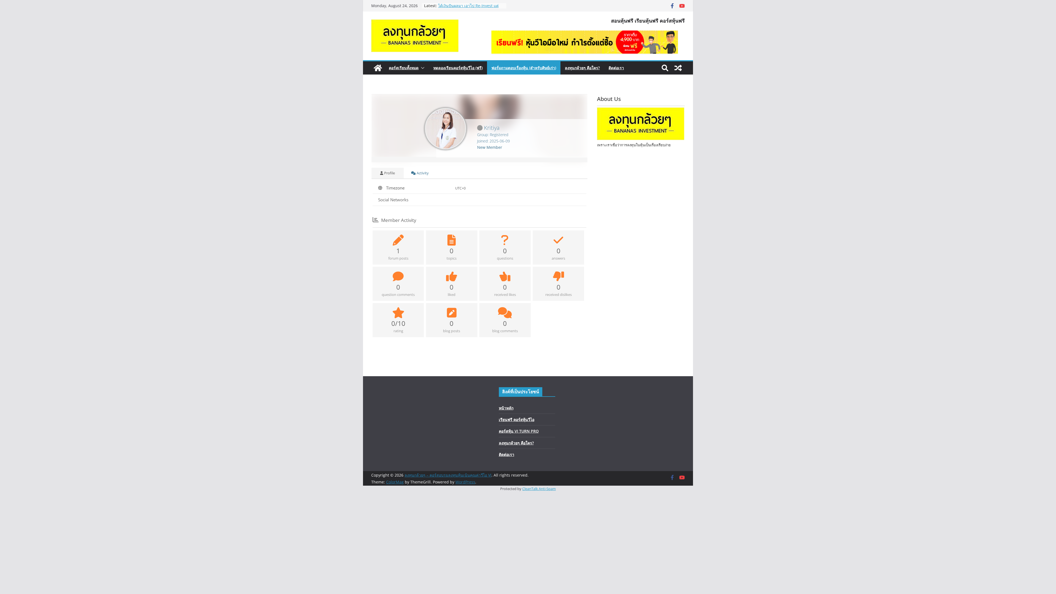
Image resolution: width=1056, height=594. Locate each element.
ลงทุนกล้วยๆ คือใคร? (582, 67)
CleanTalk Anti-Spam (539, 488)
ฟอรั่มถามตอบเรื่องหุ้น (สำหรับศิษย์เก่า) (523, 67)
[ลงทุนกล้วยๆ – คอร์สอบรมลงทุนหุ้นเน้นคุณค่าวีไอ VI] (377, 68)
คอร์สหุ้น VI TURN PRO (519, 431)
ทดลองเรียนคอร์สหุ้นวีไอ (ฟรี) (458, 67)
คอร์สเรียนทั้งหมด (404, 67)
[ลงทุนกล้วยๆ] (640, 138)
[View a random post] (678, 68)
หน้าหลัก (506, 408)
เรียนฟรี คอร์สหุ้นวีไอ (516, 419)
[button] (422, 68)
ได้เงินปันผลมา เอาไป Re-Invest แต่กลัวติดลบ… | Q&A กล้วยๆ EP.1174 (468, 8)
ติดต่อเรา (616, 67)
